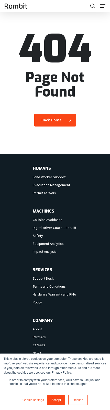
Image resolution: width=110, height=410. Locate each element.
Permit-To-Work (44, 193)
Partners (39, 337)
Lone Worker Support (49, 177)
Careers (39, 345)
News (37, 353)
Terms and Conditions (49, 286)
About (37, 329)
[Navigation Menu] (102, 5)
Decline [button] (78, 399)
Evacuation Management (51, 185)
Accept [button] (56, 399)
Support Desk (43, 278)
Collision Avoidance (47, 219)
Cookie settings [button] (33, 399)
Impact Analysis (45, 251)
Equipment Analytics (48, 243)
